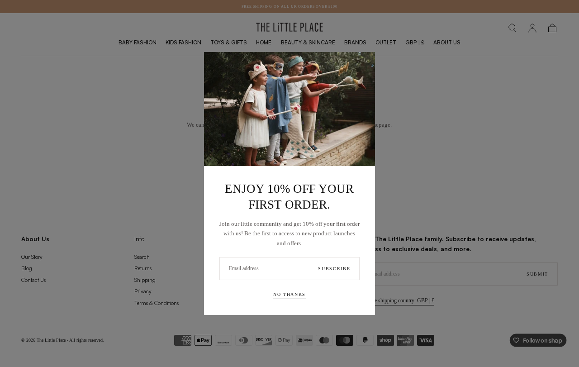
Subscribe (334, 268)
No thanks (289, 294)
